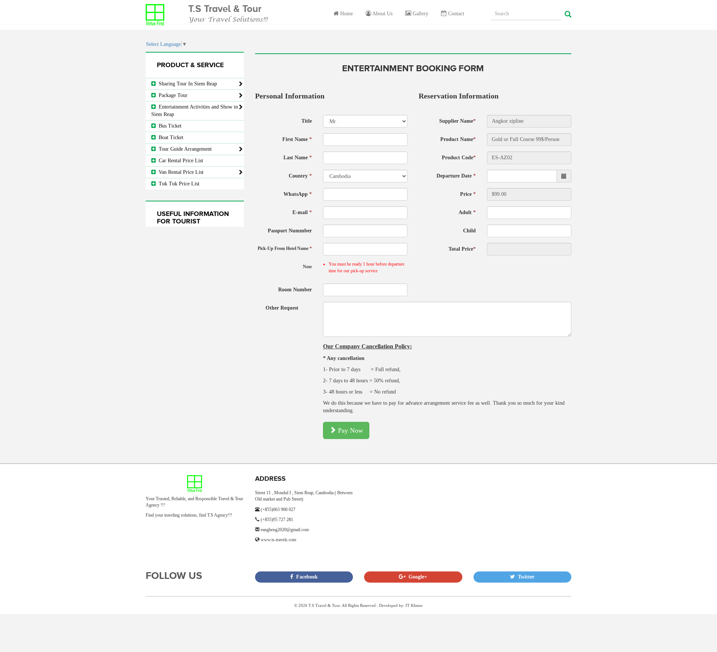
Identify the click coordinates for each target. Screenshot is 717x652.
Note (307, 266)
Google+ (416, 577)
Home (346, 13)
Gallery (419, 13)
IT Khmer (414, 605)
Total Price (462, 249)
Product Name (458, 139)
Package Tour (171, 95)
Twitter (524, 577)
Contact (455, 13)
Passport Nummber (290, 230)
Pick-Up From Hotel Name (285, 248)
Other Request (282, 308)
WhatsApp (297, 194)
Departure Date (456, 176)
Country (300, 176)
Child (469, 230)
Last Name (297, 157)
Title (306, 121)
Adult (467, 212)
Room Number (295, 289)
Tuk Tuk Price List (177, 183)
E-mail (302, 212)
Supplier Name (457, 121)
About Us (381, 13)
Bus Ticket (168, 126)
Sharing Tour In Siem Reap (186, 84)
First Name (297, 139)
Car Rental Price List (179, 160)
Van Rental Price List (180, 172)
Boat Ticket (169, 137)
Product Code (459, 157)
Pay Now (349, 430)
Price (468, 194)
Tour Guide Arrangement (184, 149)
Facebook (305, 577)
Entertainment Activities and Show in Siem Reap (194, 110)
